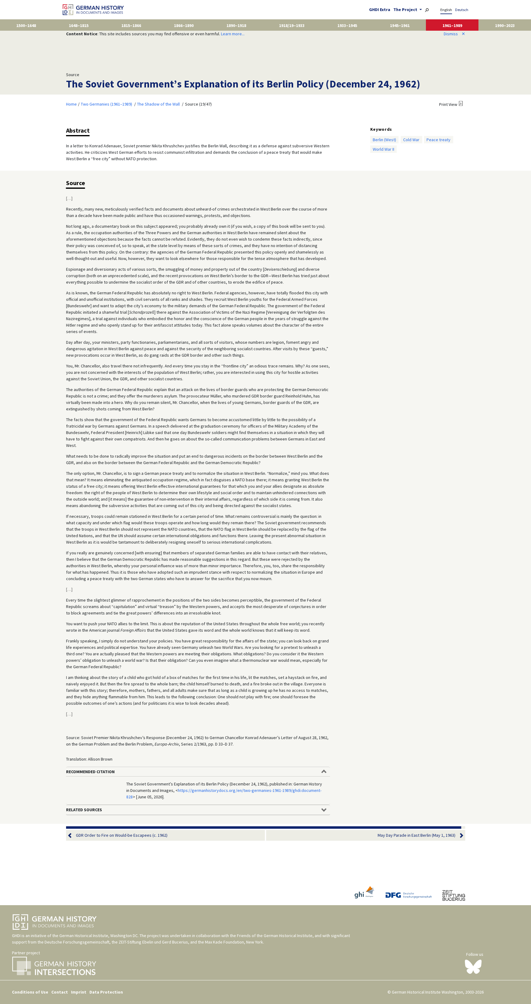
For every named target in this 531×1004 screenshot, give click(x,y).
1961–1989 (452, 25)
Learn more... (233, 34)
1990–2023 (505, 25)
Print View (448, 104)
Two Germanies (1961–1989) (106, 104)
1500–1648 (26, 25)
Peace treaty (438, 139)
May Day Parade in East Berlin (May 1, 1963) (416, 835)
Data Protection (106, 992)
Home (71, 104)
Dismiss (454, 34)
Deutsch (461, 9)
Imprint (78, 992)
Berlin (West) (384, 139)
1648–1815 (78, 25)
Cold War (411, 139)
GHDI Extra (379, 9)
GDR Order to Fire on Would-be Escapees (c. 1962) (121, 835)
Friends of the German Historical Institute (275, 935)
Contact (59, 992)
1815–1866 (131, 25)
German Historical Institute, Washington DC (98, 935)
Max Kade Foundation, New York (234, 942)
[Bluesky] (473, 966)
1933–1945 (347, 25)
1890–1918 (236, 25)
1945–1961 (400, 25)
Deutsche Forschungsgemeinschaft (77, 942)
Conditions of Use (30, 992)
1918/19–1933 (292, 25)
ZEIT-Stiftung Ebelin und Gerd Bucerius (153, 942)
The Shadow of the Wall (158, 104)
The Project (405, 9)
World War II (383, 149)
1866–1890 (184, 25)
